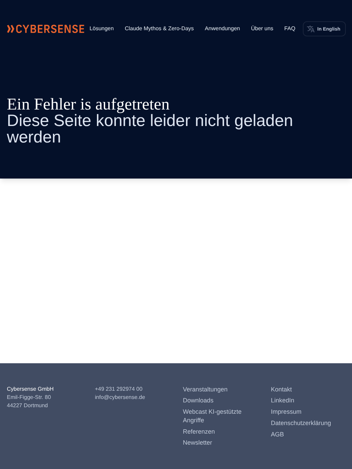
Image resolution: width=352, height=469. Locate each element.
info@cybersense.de (120, 397)
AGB (277, 434)
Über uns (262, 29)
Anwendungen (222, 29)
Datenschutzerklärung (301, 423)
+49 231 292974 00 (118, 389)
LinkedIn (282, 400)
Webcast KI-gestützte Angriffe (212, 416)
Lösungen (102, 29)
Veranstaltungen (205, 389)
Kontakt (281, 389)
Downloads (198, 400)
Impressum (286, 411)
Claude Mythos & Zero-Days (159, 29)
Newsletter (197, 442)
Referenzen (199, 431)
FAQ (289, 29)
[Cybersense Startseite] (46, 28)
